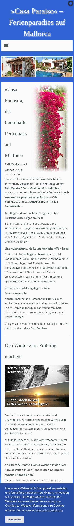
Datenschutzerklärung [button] (49, 510)
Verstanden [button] (14, 519)
